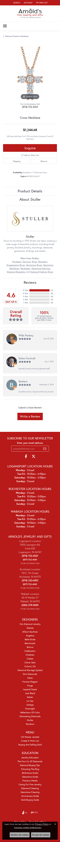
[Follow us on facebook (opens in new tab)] (26, 456)
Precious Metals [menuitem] (30, 780)
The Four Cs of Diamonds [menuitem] (30, 761)
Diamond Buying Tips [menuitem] (30, 765)
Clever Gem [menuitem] (30, 662)
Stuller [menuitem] (30, 720)
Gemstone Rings (34, 265)
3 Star (25, 296)
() (52, 290)
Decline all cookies (20, 835)
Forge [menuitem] (30, 685)
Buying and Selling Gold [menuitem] (30, 744)
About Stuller (30, 199)
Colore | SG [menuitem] (30, 666)
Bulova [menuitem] (30, 647)
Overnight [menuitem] (30, 708)
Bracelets (42, 261)
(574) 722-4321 (30, 106)
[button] (16, 2)
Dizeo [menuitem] (30, 677)
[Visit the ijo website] (34, 812)
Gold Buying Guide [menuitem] (30, 799)
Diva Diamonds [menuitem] (30, 674)
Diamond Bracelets (16, 271)
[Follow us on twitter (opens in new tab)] (33, 456)
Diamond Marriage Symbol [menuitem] (30, 670)
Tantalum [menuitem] (30, 724)
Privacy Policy (42, 824)
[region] (30, 73)
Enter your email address (30, 442)
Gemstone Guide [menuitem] (30, 776)
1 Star (25, 302)
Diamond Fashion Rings (41, 271)
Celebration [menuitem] (30, 650)
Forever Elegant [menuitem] (30, 681)
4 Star (25, 293)
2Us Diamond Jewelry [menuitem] (30, 624)
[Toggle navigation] (5, 26)
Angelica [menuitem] (30, 635)
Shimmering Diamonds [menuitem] (30, 716)
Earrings (27, 261)
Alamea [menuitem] (30, 627)
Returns (44, 161)
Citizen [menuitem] (30, 658)
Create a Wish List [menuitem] (30, 740)
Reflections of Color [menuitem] (30, 712)
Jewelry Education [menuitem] (30, 757)
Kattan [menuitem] (30, 697)
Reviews (30, 282)
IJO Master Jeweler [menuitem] (30, 736)
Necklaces (25, 268)
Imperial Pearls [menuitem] (30, 689)
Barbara (23, 381)
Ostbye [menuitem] (30, 704)
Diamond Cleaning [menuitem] (30, 788)
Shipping (16, 161)
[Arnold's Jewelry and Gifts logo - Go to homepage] (30, 13)
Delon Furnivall (27, 358)
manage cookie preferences (27, 827)
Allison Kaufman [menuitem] (30, 631)
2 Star (25, 299)
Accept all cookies (40, 835)
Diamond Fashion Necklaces (17, 36)
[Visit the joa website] (25, 812)
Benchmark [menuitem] (30, 643)
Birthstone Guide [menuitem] (30, 772)
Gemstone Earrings (41, 268)
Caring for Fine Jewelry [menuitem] (30, 784)
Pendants (17, 261)
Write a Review (30, 416)
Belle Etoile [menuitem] (30, 639)
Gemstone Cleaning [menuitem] (30, 792)
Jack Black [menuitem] (30, 693)
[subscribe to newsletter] (45, 448)
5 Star (25, 290)
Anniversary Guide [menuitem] (30, 795)
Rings (34, 261)
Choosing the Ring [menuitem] (30, 769)
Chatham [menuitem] (30, 654)
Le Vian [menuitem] (30, 700)
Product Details (30, 191)
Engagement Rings (16, 265)
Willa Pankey (26, 335)
